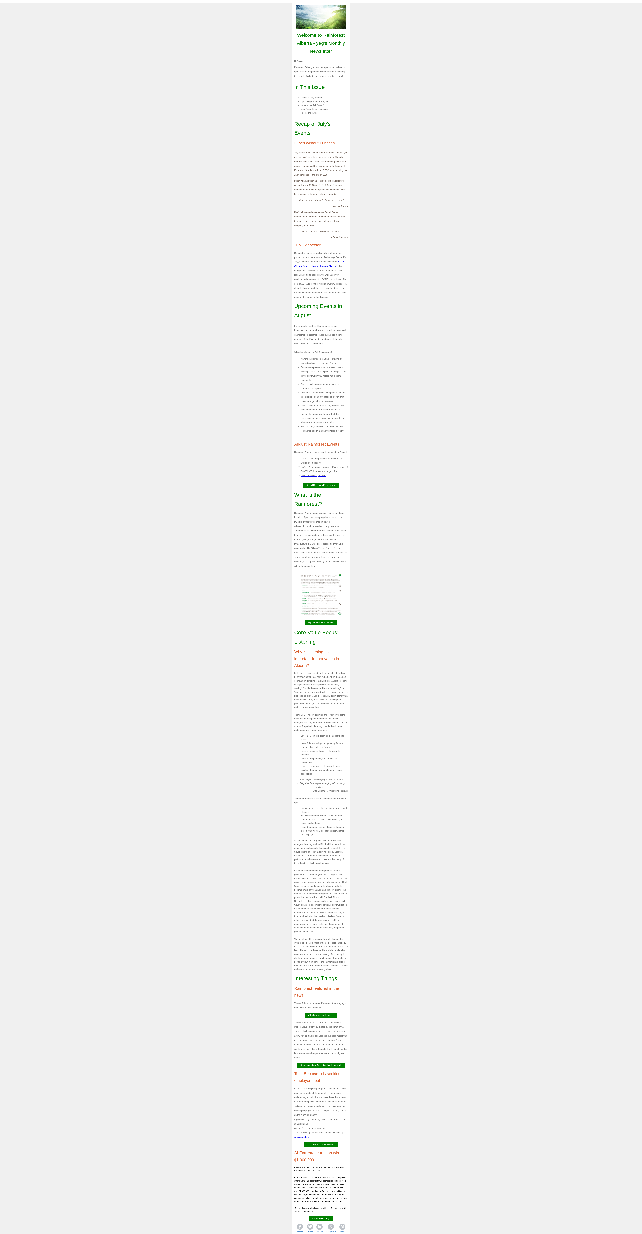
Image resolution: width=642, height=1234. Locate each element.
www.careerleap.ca (303, 1137)
